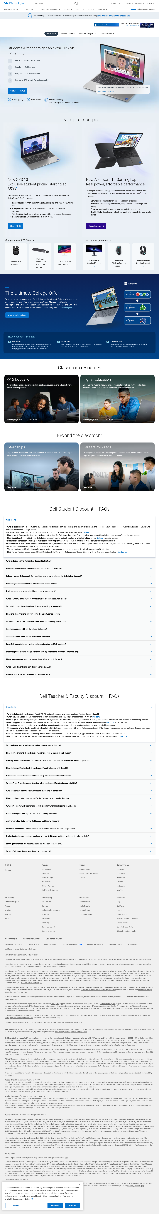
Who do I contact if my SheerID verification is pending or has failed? (34, 606)
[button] (115, 3)
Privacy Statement (51, 944)
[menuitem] (29, 9)
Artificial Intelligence (12, 902)
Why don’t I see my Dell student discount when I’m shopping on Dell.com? (36, 621)
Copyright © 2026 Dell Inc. (14, 944)
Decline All (55, 1205)
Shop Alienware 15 (96, 226)
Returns (82, 877)
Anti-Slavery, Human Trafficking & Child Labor (21, 949)
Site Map (8, 870)
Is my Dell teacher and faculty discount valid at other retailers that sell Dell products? (41, 828)
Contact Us (122, 552)
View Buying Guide (14, 420)
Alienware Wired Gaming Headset (143, 261)
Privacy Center (122, 923)
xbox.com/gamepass (62, 1032)
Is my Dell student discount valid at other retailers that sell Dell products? (36, 644)
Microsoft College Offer (87, 34)
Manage (16, 1205)
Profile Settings (47, 877)
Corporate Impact (48, 927)
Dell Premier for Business (146, 9)
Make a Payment (48, 886)
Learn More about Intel (132, 26)
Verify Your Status (17, 91)
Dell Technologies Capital (51, 910)
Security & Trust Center (125, 927)
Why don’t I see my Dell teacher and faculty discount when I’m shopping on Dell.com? (41, 806)
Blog (118, 902)
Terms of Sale (34, 944)
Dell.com (100, 538)
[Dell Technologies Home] (14, 3)
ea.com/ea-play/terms (79, 1032)
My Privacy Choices (70, 944)
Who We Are (46, 902)
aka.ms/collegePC (65, 308)
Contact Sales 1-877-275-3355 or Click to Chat (113, 16)
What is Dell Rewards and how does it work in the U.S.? (28, 667)
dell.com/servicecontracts (30, 983)
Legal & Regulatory (115, 944)
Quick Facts (11, 520)
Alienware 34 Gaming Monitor (94, 261)
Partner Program (86, 914)
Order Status (46, 873)
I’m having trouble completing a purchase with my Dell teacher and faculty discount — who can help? (47, 836)
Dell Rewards (121, 906)
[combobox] (55, 3)
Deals (7, 918)
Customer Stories (48, 931)
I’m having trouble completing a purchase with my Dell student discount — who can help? (42, 652)
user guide (55, 1004)
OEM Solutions (85, 910)
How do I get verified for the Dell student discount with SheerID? (32, 584)
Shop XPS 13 (15, 226)
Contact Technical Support (89, 873)
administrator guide (107, 1004)
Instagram (121, 886)
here (133, 1045)
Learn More (32, 420)
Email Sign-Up (122, 914)
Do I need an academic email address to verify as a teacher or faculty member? (38, 776)
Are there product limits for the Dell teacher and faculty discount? (32, 821)
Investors (45, 914)
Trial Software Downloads (126, 931)
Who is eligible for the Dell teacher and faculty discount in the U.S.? (33, 745)
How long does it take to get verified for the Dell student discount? (33, 614)
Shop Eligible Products (17, 315)
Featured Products (67, 34)
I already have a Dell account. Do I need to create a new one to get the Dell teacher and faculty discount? (48, 760)
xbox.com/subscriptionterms (92, 1029)
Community (121, 869)
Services (8, 914)
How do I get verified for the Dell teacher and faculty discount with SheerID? (37, 768)
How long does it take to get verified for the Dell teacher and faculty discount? (38, 798)
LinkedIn (120, 882)
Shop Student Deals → (106, 91)
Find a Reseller (85, 906)
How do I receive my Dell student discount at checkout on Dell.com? (34, 568)
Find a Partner (85, 902)
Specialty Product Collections (127, 918)
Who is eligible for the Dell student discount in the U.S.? (28, 561)
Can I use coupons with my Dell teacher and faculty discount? (31, 813)
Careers (45, 906)
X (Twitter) (121, 877)
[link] (128, 3)
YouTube (120, 890)
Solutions (8, 910)
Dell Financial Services (54, 939)
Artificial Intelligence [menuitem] (11, 9)
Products (8, 906)
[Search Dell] (75, 3)
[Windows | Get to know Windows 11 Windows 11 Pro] (106, 24)
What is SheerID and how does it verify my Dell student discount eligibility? (36, 599)
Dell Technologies (11, 939)
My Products (46, 882)
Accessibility (132, 944)
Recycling (45, 923)
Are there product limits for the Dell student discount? (28, 637)
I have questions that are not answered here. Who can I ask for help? (34, 659)
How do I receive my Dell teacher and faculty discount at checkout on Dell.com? (38, 753)
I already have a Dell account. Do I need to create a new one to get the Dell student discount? (44, 576)
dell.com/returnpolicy (143, 959)
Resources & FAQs (107, 34)
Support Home (85, 869)
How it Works (51, 34)
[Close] (79, 1184)
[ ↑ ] (40, 983)
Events (119, 910)
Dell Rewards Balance (50, 890)
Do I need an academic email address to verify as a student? (31, 591)
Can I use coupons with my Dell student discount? (26, 629)
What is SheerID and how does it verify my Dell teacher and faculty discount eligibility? (41, 783)
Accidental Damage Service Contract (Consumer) (98, 990)
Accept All (72, 1205)
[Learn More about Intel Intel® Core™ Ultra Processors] (147, 24)
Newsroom (46, 918)
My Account (46, 869)
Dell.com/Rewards (133, 1186)
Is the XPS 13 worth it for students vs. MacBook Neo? (28, 674)
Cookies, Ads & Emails (95, 944)
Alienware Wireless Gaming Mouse (119, 263)
